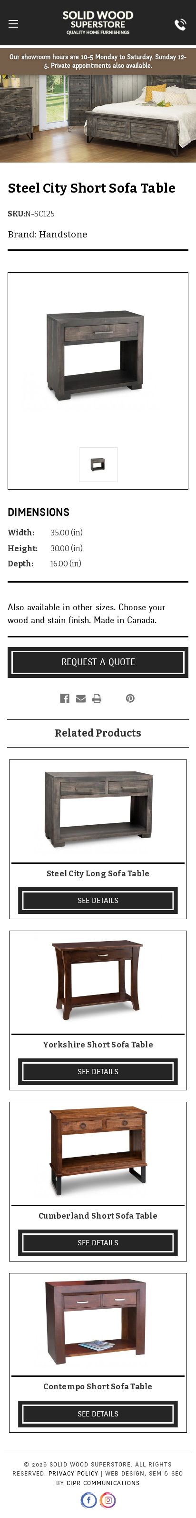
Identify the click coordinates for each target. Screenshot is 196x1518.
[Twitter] (113, 698)
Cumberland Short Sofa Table (98, 1216)
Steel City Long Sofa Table (98, 873)
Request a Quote (98, 662)
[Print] (97, 698)
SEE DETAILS (98, 900)
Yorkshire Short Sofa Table (98, 1044)
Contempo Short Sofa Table (97, 1386)
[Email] (81, 698)
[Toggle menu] (13, 23)
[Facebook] (64, 698)
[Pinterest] (130, 698)
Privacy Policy (73, 1473)
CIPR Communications (103, 1483)
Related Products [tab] (98, 733)
